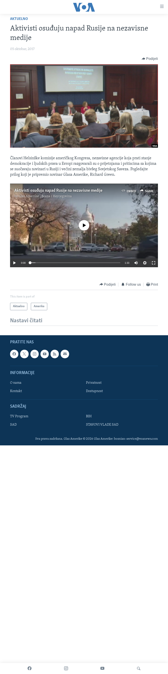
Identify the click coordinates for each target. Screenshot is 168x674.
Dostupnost (94, 391)
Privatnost (94, 383)
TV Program (19, 416)
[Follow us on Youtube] (44, 354)
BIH (89, 416)
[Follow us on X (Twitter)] (24, 354)
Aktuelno (19, 19)
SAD (13, 425)
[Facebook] (29, 668)
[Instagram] (66, 668)
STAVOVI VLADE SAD (102, 425)
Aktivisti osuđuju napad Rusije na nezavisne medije (58, 190)
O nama (15, 383)
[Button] (150, 59)
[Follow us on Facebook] (14, 354)
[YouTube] (102, 668)
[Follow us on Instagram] (34, 354)
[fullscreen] (153, 262)
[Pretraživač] (138, 668)
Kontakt (16, 391)
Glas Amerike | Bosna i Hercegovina (45, 196)
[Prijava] (65, 354)
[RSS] (55, 354)
